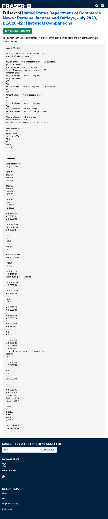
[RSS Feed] (9, 476)
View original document (19, 31)
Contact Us (7, 509)
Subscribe (49, 449)
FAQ (4, 498)
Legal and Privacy (10, 503)
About (5, 493)
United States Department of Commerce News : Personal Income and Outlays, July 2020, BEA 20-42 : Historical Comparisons (52, 18)
